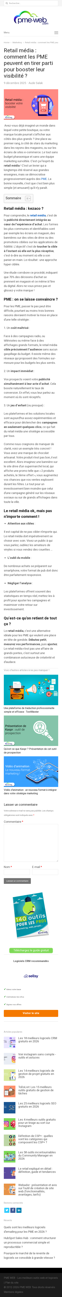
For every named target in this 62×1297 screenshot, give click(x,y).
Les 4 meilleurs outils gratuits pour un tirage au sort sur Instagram (37, 1123)
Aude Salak (36, 83)
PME (44, 179)
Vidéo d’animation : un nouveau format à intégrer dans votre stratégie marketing (30, 791)
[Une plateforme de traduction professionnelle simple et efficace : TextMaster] (31, 677)
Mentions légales (13, 1292)
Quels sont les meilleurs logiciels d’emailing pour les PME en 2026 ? (25, 1229)
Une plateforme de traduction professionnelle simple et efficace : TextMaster (29, 710)
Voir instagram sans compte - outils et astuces (37, 1056)
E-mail (37, 867)
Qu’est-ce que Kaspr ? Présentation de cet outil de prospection (30, 750)
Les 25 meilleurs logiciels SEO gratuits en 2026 (37, 1105)
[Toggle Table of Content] (26, 198)
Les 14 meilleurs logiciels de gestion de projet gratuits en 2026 (36, 1074)
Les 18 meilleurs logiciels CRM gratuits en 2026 (37, 1040)
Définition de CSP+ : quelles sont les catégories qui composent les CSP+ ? (35, 1139)
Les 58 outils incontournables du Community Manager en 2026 (37, 1155)
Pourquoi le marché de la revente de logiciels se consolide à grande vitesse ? (29, 1255)
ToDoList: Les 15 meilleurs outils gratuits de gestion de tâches (36, 1090)
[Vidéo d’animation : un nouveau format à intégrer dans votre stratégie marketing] (31, 758)
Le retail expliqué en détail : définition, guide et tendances (37, 1170)
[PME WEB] (31, 17)
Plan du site (11, 1282)
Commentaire (13, 822)
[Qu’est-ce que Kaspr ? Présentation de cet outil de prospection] (31, 718)
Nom (8, 867)
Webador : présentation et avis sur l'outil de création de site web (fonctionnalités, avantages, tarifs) (37, 1190)
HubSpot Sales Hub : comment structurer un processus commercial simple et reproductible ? (30, 1242)
